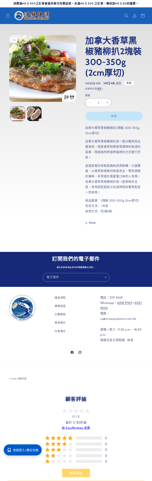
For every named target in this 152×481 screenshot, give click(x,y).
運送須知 (60, 297)
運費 (99, 88)
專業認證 (60, 306)
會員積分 (60, 322)
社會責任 (60, 331)
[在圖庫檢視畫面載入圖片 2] (34, 113)
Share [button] (92, 222)
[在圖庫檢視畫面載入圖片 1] (17, 113)
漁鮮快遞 (22, 378)
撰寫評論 (76, 473)
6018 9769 (124, 303)
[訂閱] (105, 277)
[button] (8, 16)
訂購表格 (60, 314)
